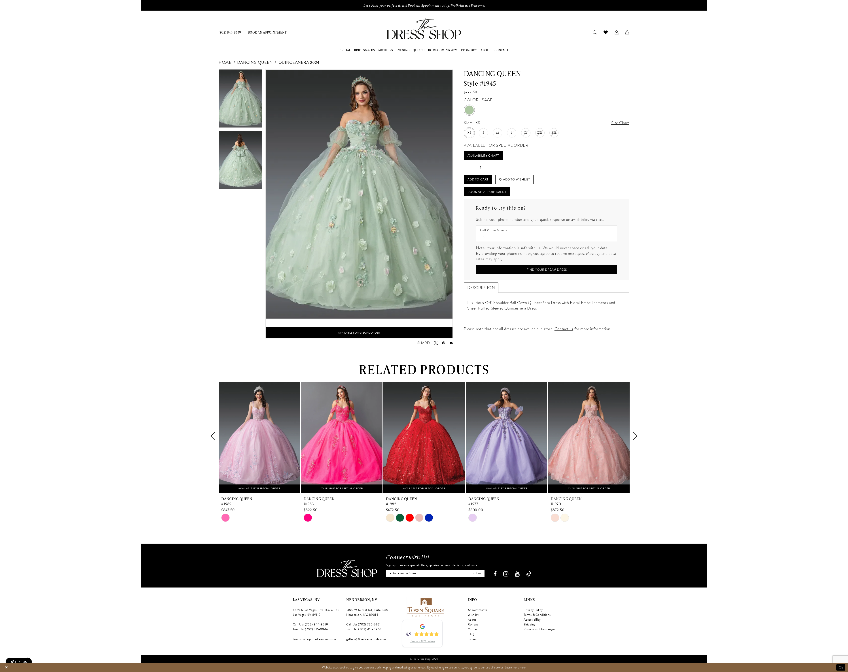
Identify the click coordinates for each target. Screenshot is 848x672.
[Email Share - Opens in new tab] (451, 343)
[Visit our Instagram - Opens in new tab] (505, 574)
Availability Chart (483, 155)
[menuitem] (229, 32)
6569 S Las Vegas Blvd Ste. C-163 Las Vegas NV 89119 (316, 612)
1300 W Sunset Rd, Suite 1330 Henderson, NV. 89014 (367, 612)
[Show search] (595, 32)
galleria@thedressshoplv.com (366, 639)
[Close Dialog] (6, 667)
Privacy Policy (533, 610)
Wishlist (473, 614)
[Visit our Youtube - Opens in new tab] (517, 574)
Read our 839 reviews (422, 641)
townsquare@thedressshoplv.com (316, 639)
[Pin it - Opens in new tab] (443, 343)
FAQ (471, 634)
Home (225, 62)
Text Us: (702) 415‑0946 (310, 629)
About (472, 619)
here (523, 667)
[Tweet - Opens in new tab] (436, 343)
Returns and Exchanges (539, 629)
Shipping (529, 624)
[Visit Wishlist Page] (605, 32)
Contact (473, 629)
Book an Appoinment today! (429, 5)
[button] (616, 32)
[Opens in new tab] (425, 606)
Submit (478, 573)
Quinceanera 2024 (299, 62)
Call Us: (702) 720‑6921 (363, 624)
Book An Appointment (487, 192)
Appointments (477, 610)
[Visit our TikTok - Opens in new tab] (528, 574)
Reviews (473, 624)
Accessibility (532, 619)
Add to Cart (478, 179)
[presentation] (259, 436)
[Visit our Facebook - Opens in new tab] (495, 574)
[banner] (424, 29)
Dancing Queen (255, 62)
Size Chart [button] (620, 123)
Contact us (564, 329)
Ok (841, 667)
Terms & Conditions (537, 614)
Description (481, 287)
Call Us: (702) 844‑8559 (310, 624)
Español (473, 639)
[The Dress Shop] (347, 568)
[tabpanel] (240, 100)
